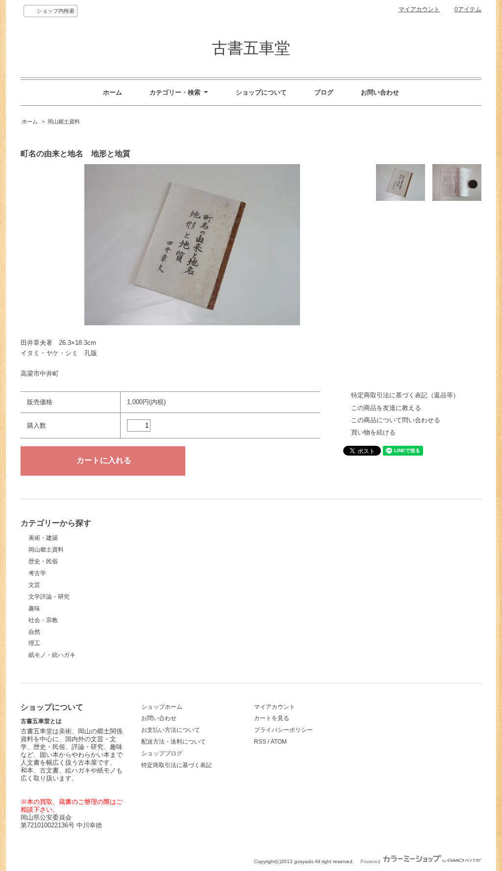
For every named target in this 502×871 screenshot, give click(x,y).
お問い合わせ (380, 92)
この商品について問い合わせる (395, 420)
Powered (371, 861)
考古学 (37, 573)
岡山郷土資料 (64, 121)
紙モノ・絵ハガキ (51, 655)
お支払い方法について (170, 729)
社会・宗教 (43, 620)
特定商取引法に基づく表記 (176, 765)
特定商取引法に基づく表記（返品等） (405, 395)
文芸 (34, 584)
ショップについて (261, 92)
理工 (34, 643)
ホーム (112, 92)
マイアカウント (419, 9)
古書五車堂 (251, 48)
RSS (260, 741)
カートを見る (271, 718)
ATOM (279, 741)
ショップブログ (161, 753)
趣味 (34, 608)
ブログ (323, 92)
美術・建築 (43, 537)
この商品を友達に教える (386, 407)
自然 (34, 632)
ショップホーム (161, 706)
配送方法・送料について (173, 741)
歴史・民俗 (43, 561)
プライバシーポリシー (283, 729)
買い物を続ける (373, 432)
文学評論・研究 (49, 596)
